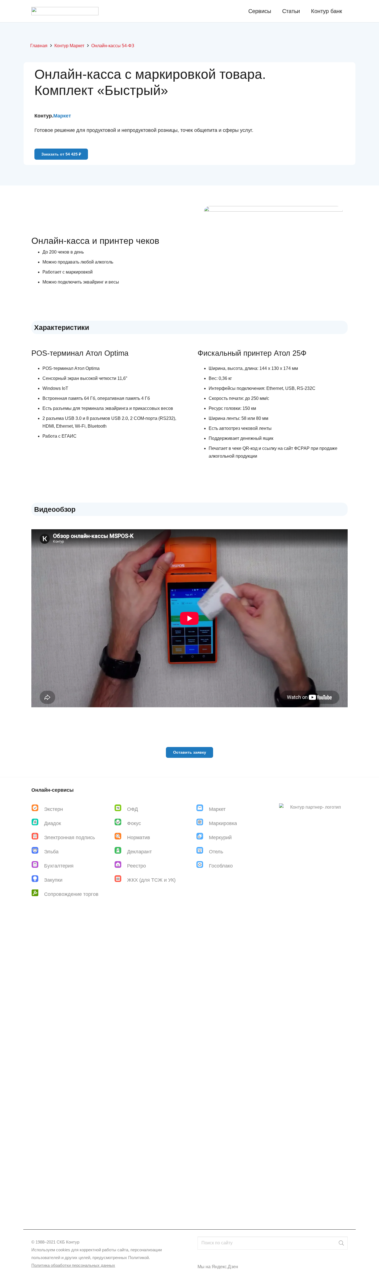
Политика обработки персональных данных (73, 1265)
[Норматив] (120, 837)
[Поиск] (341, 1243)
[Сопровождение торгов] (37, 894)
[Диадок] (37, 823)
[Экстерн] (37, 809)
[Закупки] (37, 880)
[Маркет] (202, 809)
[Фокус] (120, 823)
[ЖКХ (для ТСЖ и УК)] (120, 880)
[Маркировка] (202, 823)
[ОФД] (120, 809)
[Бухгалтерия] (37, 865)
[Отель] (202, 851)
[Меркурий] (202, 837)
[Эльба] (37, 851)
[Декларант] (120, 851)
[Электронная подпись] (37, 837)
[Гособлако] (202, 865)
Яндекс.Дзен (225, 1266)
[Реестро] (120, 865)
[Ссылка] (64, 11)
